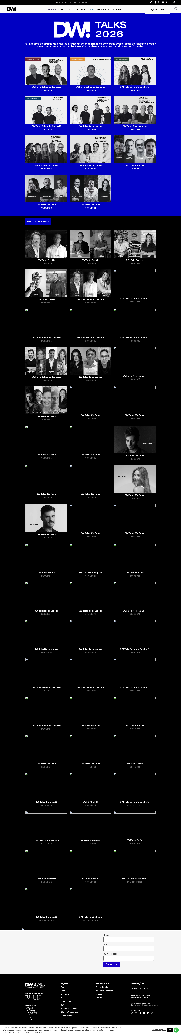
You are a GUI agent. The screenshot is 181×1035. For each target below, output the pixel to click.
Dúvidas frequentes (69, 1012)
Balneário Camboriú (104, 991)
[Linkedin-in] (159, 2)
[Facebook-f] (155, 2)
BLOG (76, 9)
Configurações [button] (159, 1030)
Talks (63, 991)
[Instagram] (151, 2)
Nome (106, 935)
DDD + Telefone (111, 954)
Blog (63, 998)
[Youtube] (163, 2)
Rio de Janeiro (102, 987)
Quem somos (66, 1002)
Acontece (65, 994)
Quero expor (66, 1016)
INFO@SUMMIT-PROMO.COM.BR (142, 991)
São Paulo (100, 998)
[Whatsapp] (174, 2)
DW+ (63, 1005)
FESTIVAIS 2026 (49, 9)
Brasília (99, 994)
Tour (63, 987)
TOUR (83, 9)
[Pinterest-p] (167, 2)
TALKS (91, 9)
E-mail (106, 945)
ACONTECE (66, 9)
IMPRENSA (116, 9)
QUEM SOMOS (103, 9)
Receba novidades (69, 1009)
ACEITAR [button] (172, 1030)
